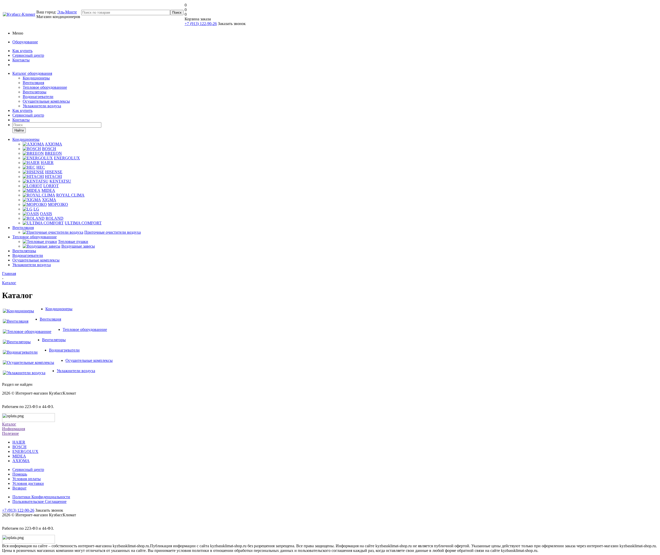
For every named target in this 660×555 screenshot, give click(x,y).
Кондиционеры (36, 78)
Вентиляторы (34, 92)
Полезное (10, 433)
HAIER (18, 442)
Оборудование (25, 42)
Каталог (9, 424)
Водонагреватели (38, 96)
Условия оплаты (26, 479)
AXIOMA (21, 461)
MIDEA (19, 456)
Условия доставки (28, 483)
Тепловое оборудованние (45, 87)
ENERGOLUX (25, 451)
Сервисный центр (28, 55)
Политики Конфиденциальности (41, 497)
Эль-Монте (67, 12)
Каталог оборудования (32, 73)
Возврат (19, 488)
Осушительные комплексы (46, 101)
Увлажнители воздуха (42, 106)
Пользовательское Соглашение (39, 501)
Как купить (22, 50)
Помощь (19, 474)
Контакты (21, 60)
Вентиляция (33, 82)
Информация (13, 429)
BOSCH (19, 447)
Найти (19, 130)
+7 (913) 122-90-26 (201, 23)
